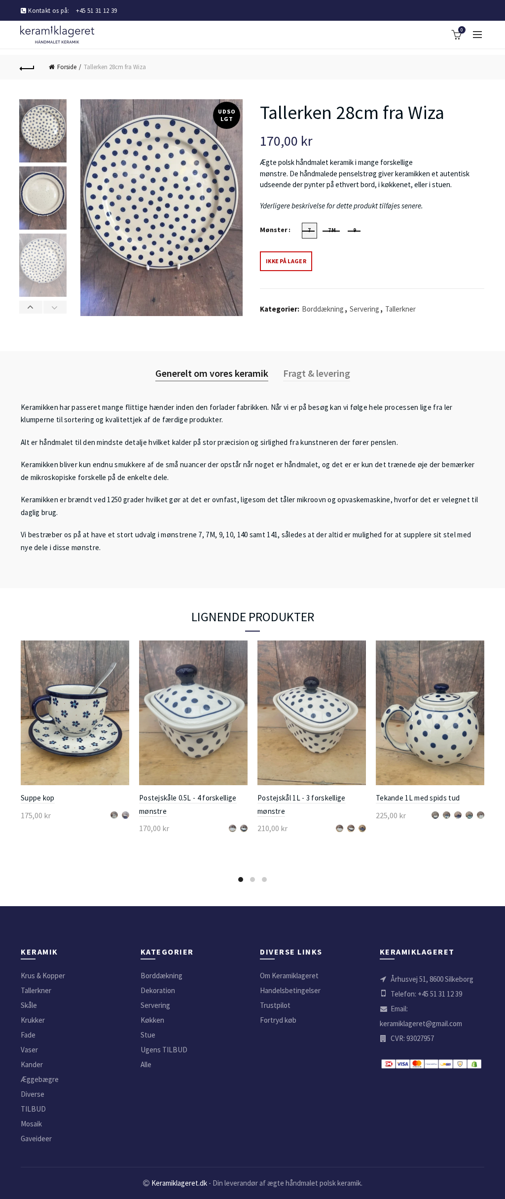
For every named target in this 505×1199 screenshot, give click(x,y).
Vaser (29, 1049)
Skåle (29, 1005)
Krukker (33, 1020)
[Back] (27, 67)
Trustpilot (275, 1005)
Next (55, 307)
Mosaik (31, 1123)
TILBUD (33, 1109)
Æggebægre (40, 1079)
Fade (28, 1034)
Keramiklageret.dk (179, 1183)
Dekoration (158, 990)
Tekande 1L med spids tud (418, 797)
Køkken (152, 1020)
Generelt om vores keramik (211, 373)
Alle (146, 1064)
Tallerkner (400, 309)
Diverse (32, 1094)
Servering (364, 309)
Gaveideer (36, 1138)
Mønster (274, 230)
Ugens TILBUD (164, 1049)
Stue (148, 1034)
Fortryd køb (278, 1020)
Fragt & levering (316, 373)
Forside (66, 67)
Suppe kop (38, 797)
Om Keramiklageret (289, 975)
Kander (32, 1064)
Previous (31, 307)
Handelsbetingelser (290, 990)
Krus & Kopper (43, 975)
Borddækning (323, 309)
